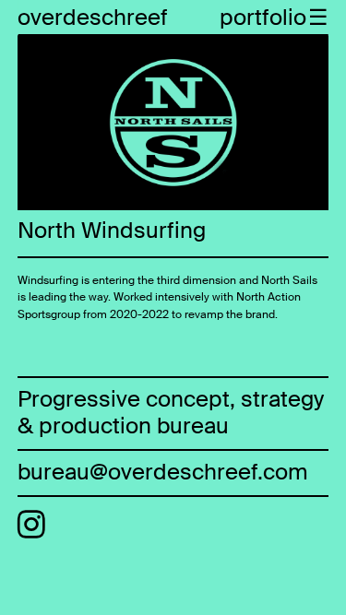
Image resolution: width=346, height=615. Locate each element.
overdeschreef (93, 18)
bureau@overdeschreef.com (163, 471)
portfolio (263, 18)
